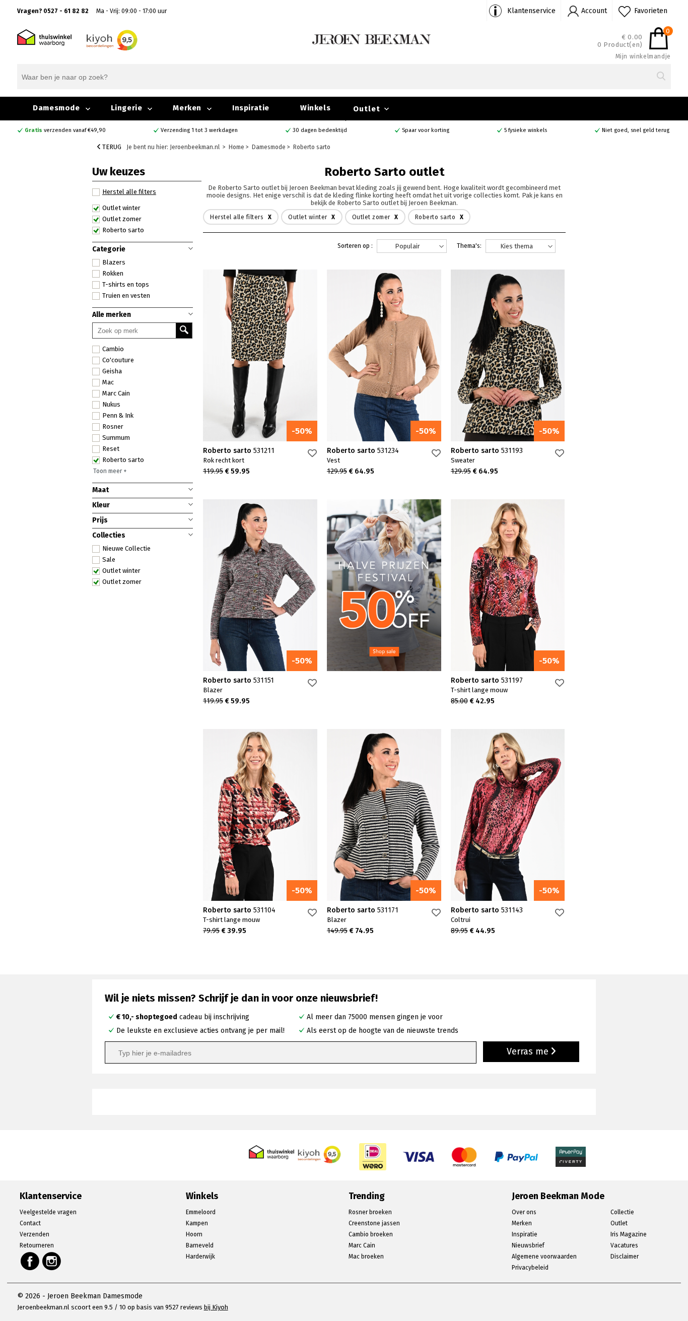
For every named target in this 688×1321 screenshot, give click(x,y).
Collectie (622, 1212)
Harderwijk (200, 1256)
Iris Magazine (628, 1234)
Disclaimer (624, 1256)
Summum (116, 437)
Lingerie (127, 107)
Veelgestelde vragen (48, 1212)
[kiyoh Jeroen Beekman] (319, 1151)
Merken (187, 107)
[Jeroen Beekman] (371, 38)
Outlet (366, 108)
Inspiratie (250, 107)
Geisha (112, 371)
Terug (111, 147)
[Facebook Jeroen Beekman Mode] (30, 1261)
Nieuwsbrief (528, 1245)
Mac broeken (366, 1256)
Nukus (111, 404)
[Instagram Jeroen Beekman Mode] (52, 1261)
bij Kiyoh (216, 1307)
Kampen (197, 1223)
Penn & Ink (117, 415)
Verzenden (34, 1234)
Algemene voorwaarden (544, 1256)
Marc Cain (116, 393)
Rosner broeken (370, 1212)
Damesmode (56, 107)
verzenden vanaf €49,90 (65, 130)
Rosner (112, 426)
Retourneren (37, 1245)
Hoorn (194, 1234)
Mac (108, 382)
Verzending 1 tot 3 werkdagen (199, 130)
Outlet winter (121, 570)
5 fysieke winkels (525, 130)
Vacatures (624, 1245)
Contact (30, 1223)
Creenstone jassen (374, 1223)
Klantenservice (531, 11)
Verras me (529, 1051)
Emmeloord (201, 1212)
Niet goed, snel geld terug (635, 130)
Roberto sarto (123, 460)
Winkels (315, 107)
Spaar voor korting (425, 130)
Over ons (524, 1212)
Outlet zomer (122, 581)
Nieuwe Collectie (126, 548)
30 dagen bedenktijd (320, 130)
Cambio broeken (371, 1234)
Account (594, 11)
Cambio (113, 349)
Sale (108, 559)
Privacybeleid (530, 1267)
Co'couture (118, 360)
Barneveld (200, 1245)
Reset (110, 448)
